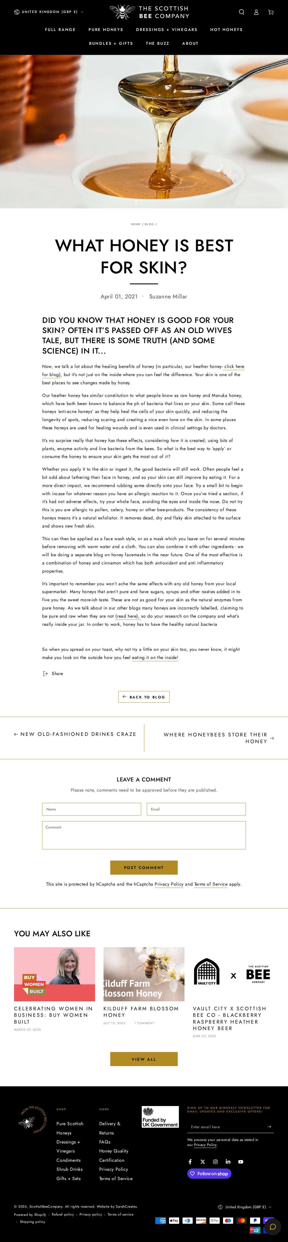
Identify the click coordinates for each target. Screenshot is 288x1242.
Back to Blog (147, 697)
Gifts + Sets (68, 1178)
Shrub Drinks (69, 1169)
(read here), (128, 616)
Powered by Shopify (30, 1214)
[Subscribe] (270, 1126)
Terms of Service (211, 884)
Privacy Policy (169, 884)
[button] (241, 12)
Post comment (144, 867)
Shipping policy (32, 1221)
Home (136, 224)
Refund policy (63, 1214)
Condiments (68, 1160)
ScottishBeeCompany (46, 1206)
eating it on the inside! (155, 657)
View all (144, 1059)
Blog (149, 224)
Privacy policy (91, 1214)
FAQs (104, 1142)
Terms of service (121, 1214)
